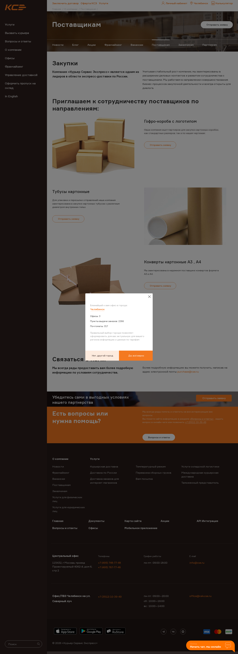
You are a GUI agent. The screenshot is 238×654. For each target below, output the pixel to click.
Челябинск (97, 309)
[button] (210, 647)
